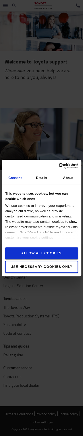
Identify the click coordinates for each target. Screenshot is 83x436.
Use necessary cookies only (42, 267)
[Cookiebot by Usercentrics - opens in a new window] (59, 166)
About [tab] (68, 178)
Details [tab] (41, 178)
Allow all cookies (41, 253)
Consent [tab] (15, 178)
